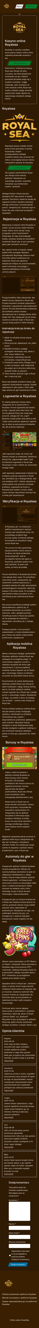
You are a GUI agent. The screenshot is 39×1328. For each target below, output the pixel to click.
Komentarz (14, 1200)
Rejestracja (31, 6)
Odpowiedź (8, 1061)
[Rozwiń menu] (19, 14)
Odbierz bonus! (19, 63)
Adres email (14, 1233)
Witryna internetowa (17, 1242)
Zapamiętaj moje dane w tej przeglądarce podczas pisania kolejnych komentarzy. (20, 1255)
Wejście (19, 6)
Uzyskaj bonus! (19, 168)
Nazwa (12, 1224)
